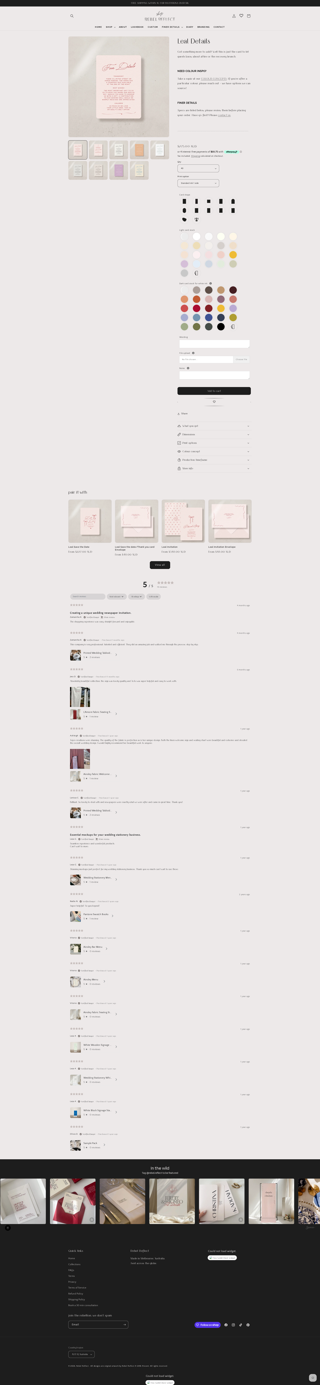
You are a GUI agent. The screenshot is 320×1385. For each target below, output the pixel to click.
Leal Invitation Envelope (222, 547)
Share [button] (184, 413)
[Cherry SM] (197, 308)
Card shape (184, 195)
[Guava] (233, 299)
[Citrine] (233, 255)
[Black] (221, 326)
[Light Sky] (197, 264)
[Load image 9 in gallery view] (139, 170)
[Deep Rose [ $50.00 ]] (221, 299)
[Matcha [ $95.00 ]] (233, 264)
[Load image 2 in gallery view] (98, 149)
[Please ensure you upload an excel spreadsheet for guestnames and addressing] (193, 353)
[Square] (209, 201)
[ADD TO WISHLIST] (214, 402)
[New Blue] (197, 317)
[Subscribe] (124, 1325)
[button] (72, 16)
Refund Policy (75, 1293)
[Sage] (184, 326)
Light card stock (187, 230)
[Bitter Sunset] (197, 299)
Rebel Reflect (82, 1366)
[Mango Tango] (184, 299)
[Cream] (233, 236)
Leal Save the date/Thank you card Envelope (134, 548)
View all (160, 564)
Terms (71, 1276)
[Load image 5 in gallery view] (159, 149)
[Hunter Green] (209, 326)
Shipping (195, 156)
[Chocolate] (209, 290)
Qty (179, 162)
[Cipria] (221, 255)
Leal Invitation (170, 547)
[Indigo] (209, 317)
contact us (224, 115)
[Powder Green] (221, 264)
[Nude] (197, 255)
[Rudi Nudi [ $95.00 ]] (233, 245)
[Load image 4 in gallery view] (139, 149)
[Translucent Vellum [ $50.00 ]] (184, 236)
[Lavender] (233, 308)
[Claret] (233, 290)
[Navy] (221, 317)
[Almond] (209, 245)
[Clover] (197, 326)
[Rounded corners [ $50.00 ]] (221, 201)
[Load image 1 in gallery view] (77, 149)
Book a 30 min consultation (83, 1305)
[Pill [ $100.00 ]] (184, 210)
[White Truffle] (184, 245)
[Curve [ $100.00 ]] (233, 210)
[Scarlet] (209, 308)
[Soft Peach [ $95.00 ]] (184, 255)
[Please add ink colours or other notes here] (188, 368)
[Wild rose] (209, 299)
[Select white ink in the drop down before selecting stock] (210, 283)
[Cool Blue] (209, 264)
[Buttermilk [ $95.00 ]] (197, 245)
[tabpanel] (160, 872)
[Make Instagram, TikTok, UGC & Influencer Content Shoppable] (310, 1228)
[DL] (197, 201)
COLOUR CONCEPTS (214, 78)
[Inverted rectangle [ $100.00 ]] (221, 210)
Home (71, 1258)
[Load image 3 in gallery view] (118, 149)
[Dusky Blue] (184, 317)
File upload (214, 352)
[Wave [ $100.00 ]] (197, 210)
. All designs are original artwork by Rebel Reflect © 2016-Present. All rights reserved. (128, 1366)
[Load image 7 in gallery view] (98, 170)
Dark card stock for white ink (214, 283)
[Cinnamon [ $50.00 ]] (221, 290)
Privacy (72, 1282)
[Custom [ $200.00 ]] (197, 219)
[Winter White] (197, 236)
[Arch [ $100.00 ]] (233, 201)
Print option (183, 176)
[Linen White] (209, 236)
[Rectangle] (184, 201)
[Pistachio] (233, 317)
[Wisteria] (184, 264)
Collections (74, 1264)
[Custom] (197, 273)
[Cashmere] (197, 290)
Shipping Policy (76, 1299)
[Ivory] (221, 236)
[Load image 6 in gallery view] (77, 170)
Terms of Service (77, 1287)
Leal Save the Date (79, 547)
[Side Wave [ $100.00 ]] (209, 210)
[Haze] (184, 273)
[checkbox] (153, 597)
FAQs (71, 1270)
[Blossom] (209, 255)
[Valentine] (184, 308)
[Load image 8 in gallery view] (118, 170)
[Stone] (221, 245)
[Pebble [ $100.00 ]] (184, 219)
